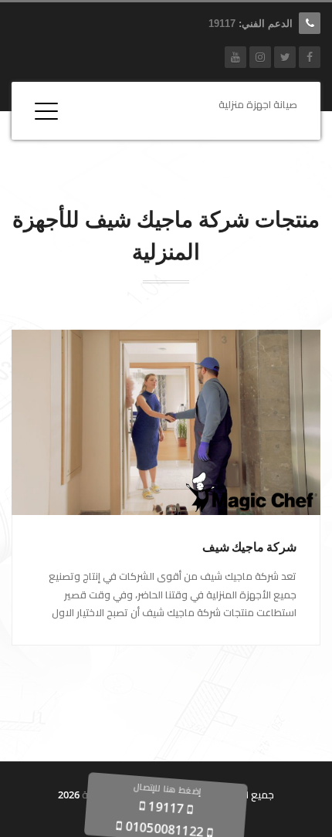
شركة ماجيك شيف (249, 547)
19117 (221, 23)
